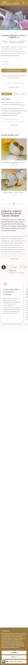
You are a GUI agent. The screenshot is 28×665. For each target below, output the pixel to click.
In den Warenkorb (14, 70)
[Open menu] (26, 3)
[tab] (7, 94)
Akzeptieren (14, 652)
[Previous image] (1, 18)
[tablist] (14, 94)
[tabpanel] (14, 113)
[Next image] (26, 18)
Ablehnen (14, 657)
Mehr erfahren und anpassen (14, 661)
